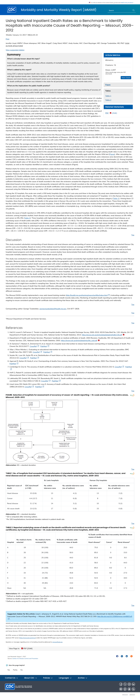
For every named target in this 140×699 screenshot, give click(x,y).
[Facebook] (120, 684)
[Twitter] (125, 684)
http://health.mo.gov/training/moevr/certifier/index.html (87, 295)
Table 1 (108, 96)
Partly (15, 670)
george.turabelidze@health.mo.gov (52, 309)
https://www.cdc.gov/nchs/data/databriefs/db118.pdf (102, 335)
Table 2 (108, 100)
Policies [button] (46, 678)
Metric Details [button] (126, 78)
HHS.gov (125, 695)
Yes (8, 670)
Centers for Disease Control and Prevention (25, 658)
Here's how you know (127, 2)
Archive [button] (81, 678)
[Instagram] (129, 684)
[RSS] (133, 689)
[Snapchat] (129, 689)
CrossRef (33, 346)
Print (7, 39)
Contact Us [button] (10, 678)
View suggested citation (15, 50)
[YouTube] (120, 689)
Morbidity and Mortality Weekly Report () (58, 9)
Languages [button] (64, 678)
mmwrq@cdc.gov (57, 642)
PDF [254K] (27, 648)
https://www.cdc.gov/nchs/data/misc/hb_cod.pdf (79, 340)
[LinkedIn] (133, 684)
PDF (111, 113)
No (21, 670)
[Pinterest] (125, 689)
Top (132, 235)
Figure (112, 154)
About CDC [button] (29, 678)
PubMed (43, 346)
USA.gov (132, 695)
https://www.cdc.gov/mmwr (28, 638)
